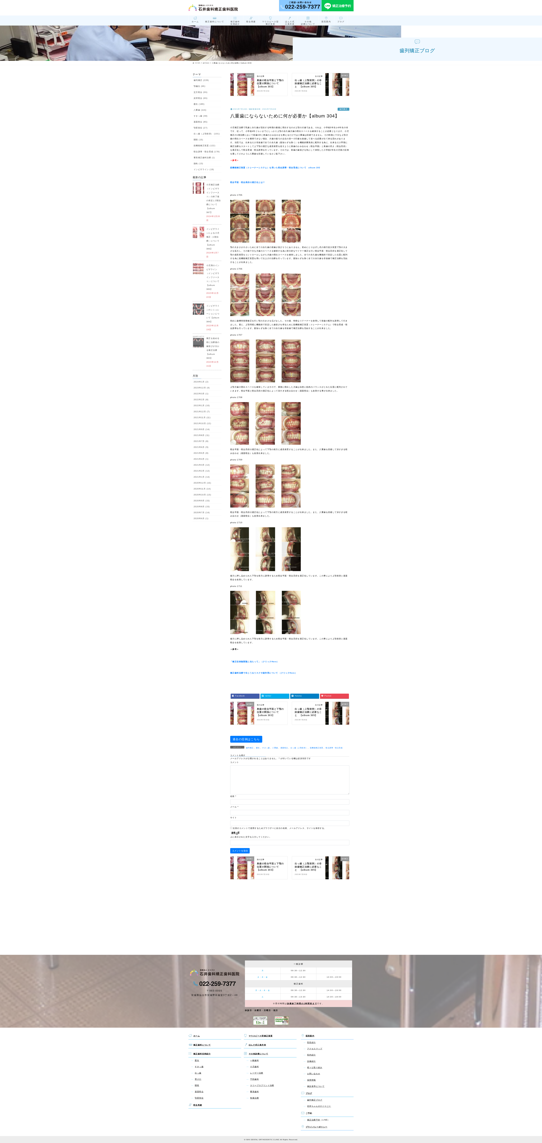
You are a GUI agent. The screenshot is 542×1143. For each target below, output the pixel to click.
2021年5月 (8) (201, 453)
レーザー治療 (256, 1073)
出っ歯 (198, 1073)
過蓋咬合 (284, 748)
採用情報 (311, 1080)
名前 (233, 796)
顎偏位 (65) (199, 86)
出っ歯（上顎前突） (299, 748)
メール (234, 807)
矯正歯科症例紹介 (235, 22)
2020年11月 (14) (202, 489)
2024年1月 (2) (201, 382)
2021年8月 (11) (202, 435)
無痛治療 (254, 1098)
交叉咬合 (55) (201, 92)
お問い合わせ (313, 1074)
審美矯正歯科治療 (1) (204, 157)
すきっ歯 (266, 748)
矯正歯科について (214, 21)
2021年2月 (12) (202, 471)
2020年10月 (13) (202, 495)
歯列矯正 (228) (201, 80)
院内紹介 (311, 1055)
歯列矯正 (343, 109)
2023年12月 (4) (202, 388)
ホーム (195, 21)
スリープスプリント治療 (262, 1085)
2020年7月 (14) (202, 512)
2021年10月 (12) (202, 423)
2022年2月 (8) (201, 399)
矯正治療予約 (313, 1120)
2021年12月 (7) (202, 411)
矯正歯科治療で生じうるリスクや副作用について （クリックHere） (263, 673)
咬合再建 (251, 21)
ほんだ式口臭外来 (290, 22)
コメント (234, 762)
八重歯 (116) (200, 110)
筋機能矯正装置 (316, 748)
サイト (233, 817)
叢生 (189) (199, 104)
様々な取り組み (314, 1067)
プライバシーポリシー (316, 1127)
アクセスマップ (314, 1049)
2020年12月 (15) (202, 483)
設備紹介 (311, 1061)
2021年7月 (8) (201, 441)
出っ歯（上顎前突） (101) (207, 134)
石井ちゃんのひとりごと (319, 1106)
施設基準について (315, 1086)
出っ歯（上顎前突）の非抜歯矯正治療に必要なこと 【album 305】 (308, 83)
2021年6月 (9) (201, 447)
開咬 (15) (198, 139)
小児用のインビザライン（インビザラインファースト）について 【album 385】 (214, 277)
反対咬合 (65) (201, 98)
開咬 (197, 1085)
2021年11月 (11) (202, 417)
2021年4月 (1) (201, 459)
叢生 (258, 748)
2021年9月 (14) (202, 429)
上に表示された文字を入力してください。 (251, 837)
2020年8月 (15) (202, 506)
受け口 (198, 1079)
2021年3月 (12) (202, 465)
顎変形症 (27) (201, 128)
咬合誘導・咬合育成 (334, 748)
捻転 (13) (198, 163)
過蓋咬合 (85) (201, 122)
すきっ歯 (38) (201, 116)
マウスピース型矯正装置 (270, 22)
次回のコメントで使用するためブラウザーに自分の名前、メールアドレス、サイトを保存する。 (279, 828)
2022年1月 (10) (202, 405)
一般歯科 (254, 1060)
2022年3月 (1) (201, 393)
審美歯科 (254, 1091)
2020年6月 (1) (201, 518)
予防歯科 (254, 1079)
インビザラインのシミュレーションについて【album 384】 (212, 314)
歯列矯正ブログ (314, 1100)
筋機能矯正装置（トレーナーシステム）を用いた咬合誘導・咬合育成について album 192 (275, 167)
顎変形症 (199, 1098)
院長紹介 (311, 1042)
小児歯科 (254, 1066)
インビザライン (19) (204, 169)
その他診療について (308, 22)
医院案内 (326, 21)
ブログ (340, 21)
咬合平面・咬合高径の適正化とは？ (247, 182)
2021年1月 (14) (202, 477)
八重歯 (275, 748)
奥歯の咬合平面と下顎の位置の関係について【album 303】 (270, 83)
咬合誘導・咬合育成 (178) (207, 151)
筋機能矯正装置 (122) (204, 145)
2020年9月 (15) (202, 500)
